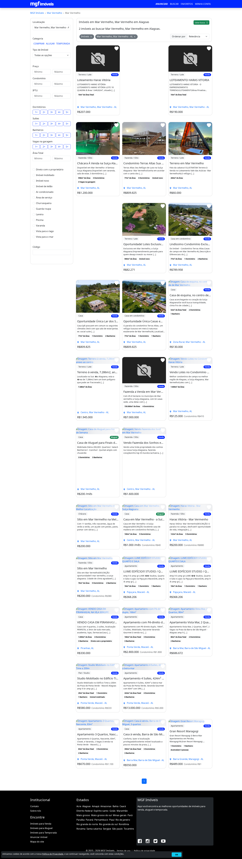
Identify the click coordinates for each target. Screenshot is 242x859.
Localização (39, 22)
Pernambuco (101, 819)
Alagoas (86, 806)
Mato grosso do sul (101, 815)
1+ (36, 112)
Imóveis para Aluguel (41, 828)
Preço (36, 66)
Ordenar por (178, 36)
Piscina (39, 220)
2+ (44, 112)
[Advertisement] (144, 80)
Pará (130, 815)
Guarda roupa (43, 208)
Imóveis (85, 36)
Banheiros (38, 130)
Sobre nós (35, 810)
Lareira (39, 214)
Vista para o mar (44, 236)
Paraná (89, 819)
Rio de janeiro (123, 819)
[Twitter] (155, 840)
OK (176, 854)
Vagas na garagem (43, 141)
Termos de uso (123, 850)
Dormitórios (39, 107)
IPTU (35, 90)
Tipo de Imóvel (40, 49)
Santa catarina (94, 828)
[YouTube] (163, 840)
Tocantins (129, 828)
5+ (67, 112)
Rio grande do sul (108, 824)
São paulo (117, 828)
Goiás (113, 810)
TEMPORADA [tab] (63, 43)
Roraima (80, 828)
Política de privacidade (144, 850)
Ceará (123, 806)
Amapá (95, 806)
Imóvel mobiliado (45, 175)
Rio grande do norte (87, 824)
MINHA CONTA (203, 3)
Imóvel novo (42, 180)
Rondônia (124, 824)
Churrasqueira (43, 203)
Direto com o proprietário (49, 169)
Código (36, 246)
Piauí (111, 819)
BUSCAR (174, 3)
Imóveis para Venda (40, 823)
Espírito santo (101, 810)
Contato (34, 806)
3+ (51, 112)
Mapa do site (37, 841)
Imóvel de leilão (44, 186)
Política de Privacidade (52, 854)
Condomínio (39, 78)
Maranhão (122, 810)
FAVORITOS (187, 3)
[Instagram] (147, 840)
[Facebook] (140, 840)
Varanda (40, 225)
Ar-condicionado (44, 191)
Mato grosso (83, 815)
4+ (59, 112)
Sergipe (107, 828)
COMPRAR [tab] (38, 43)
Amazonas (105, 806)
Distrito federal (84, 810)
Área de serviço (44, 197)
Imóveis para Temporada (43, 832)
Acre (78, 806)
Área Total (38, 152)
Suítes (36, 118)
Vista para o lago (45, 231)
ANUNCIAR (162, 3)
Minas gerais (119, 815)
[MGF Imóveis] (42, 4)
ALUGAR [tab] (50, 43)
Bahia (115, 806)
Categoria (38, 38)
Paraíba (80, 819)
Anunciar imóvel (38, 837)
